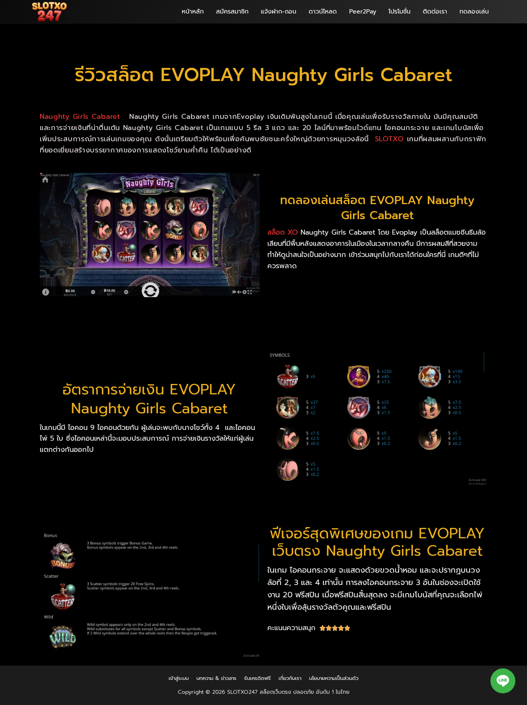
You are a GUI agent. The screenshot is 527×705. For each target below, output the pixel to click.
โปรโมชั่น (399, 11)
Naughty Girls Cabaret (81, 116)
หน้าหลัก (193, 11)
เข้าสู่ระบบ (179, 678)
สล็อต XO (282, 232)
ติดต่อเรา (435, 11)
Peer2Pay (362, 11)
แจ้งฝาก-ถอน (278, 11)
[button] (502, 680)
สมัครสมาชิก (232, 11)
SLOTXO (389, 139)
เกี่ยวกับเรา (290, 678)
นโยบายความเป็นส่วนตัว (333, 678)
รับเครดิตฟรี (257, 678)
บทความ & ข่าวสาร (216, 678)
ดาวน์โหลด (323, 11)
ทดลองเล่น (474, 11)
